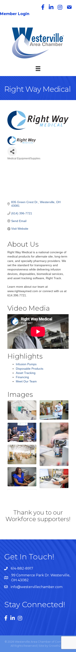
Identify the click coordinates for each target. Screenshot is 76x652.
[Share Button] (12, 151)
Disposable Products (29, 368)
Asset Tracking (25, 373)
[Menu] (38, 68)
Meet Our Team (26, 381)
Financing (22, 377)
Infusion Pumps (26, 364)
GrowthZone (57, 645)
